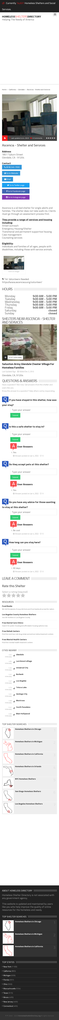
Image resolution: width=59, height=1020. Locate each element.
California (12, 89)
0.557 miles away (15, 357)
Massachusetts (9, 988)
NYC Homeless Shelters (25, 779)
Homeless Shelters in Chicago (28, 729)
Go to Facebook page (16, 191)
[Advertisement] (29, 54)
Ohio (5, 984)
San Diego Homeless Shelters (28, 791)
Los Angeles (21, 681)
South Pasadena (23, 707)
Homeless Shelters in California (29, 754)
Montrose (20, 700)
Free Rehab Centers (11, 631)
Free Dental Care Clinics (12, 623)
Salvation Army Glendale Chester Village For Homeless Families (28, 366)
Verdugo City (21, 694)
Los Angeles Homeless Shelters (29, 804)
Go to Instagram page (17, 197)
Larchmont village (24, 661)
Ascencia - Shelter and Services (38, 89)
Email (8, 179)
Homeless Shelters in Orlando (28, 766)
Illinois (6, 997)
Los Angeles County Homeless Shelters (19, 614)
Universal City (22, 667)
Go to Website (12, 173)
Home (4, 89)
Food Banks (7, 606)
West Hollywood (23, 713)
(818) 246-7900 (12, 167)
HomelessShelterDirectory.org (29, 1015)
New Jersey (8, 1001)
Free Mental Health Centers (14, 639)
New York (7, 966)
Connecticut (8, 1006)
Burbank (19, 674)
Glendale (21, 89)
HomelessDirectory (21, 16)
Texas (5, 992)
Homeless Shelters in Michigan (28, 741)
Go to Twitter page (16, 185)
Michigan (7, 975)
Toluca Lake (21, 687)
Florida (6, 979)
